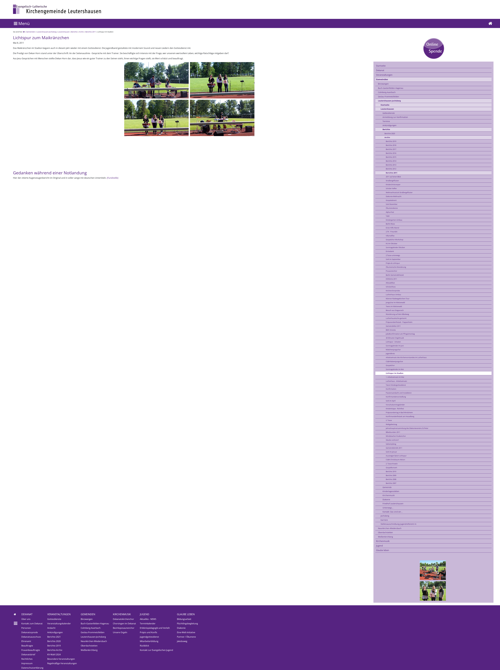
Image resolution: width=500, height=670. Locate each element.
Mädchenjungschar (393, 349)
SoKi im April (390, 401)
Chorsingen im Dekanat (124, 623)
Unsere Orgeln (120, 632)
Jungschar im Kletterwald (395, 302)
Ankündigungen (389, 125)
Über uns (25, 619)
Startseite (381, 65)
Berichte (74, 32)
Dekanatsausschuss (31, 636)
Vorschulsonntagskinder (395, 404)
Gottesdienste (389, 113)
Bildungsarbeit (184, 619)
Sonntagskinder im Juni (395, 346)
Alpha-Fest (390, 212)
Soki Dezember (391, 204)
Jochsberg (385, 516)
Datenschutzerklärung (32, 667)
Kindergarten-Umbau (394, 220)
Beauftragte (27, 645)
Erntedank (390, 251)
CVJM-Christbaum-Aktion (395, 459)
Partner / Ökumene (186, 636)
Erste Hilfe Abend (392, 228)
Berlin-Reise (390, 224)
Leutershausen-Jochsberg (46, 32)
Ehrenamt (26, 641)
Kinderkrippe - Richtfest (395, 408)
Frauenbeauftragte (30, 650)
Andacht (51, 628)
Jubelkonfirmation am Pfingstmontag (400, 334)
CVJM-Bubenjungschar (394, 361)
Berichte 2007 (391, 483)
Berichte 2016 (391, 153)
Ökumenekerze (392, 208)
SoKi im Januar (391, 452)
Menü (23, 23)
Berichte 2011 (90, 32)
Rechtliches (27, 659)
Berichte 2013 (391, 165)
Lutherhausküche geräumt (396, 318)
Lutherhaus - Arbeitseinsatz (396, 381)
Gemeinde (387, 487)
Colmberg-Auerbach (387, 92)
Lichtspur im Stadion (394, 373)
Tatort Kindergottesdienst (396, 385)
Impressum (27, 663)
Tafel (387, 216)
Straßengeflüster (392, 180)
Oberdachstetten (385, 532)
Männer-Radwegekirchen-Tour (397, 298)
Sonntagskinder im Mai (395, 369)
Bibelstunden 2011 (393, 432)
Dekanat (380, 70)
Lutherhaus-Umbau (393, 294)
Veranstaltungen (384, 74)
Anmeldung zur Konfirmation (395, 117)
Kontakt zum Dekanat (32, 623)
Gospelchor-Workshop (394, 239)
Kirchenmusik (389, 495)
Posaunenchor (391, 271)
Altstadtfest (390, 283)
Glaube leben (382, 550)
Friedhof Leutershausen (393, 503)
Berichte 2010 (391, 471)
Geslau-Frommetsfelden (388, 96)
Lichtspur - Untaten (393, 342)
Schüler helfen (391, 188)
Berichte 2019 (391, 141)
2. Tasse (389, 420)
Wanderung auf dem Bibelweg (397, 314)
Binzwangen (383, 84)
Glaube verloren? (392, 440)
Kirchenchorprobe (393, 290)
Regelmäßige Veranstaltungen (62, 663)
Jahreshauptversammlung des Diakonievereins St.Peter (407, 428)
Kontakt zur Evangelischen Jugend (156, 650)
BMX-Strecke (391, 330)
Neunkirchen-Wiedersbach (389, 528)
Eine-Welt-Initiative (186, 632)
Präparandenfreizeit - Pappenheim (399, 322)
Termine (386, 121)
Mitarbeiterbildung (149, 641)
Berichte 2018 (391, 145)
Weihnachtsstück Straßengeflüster (399, 192)
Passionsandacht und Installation (399, 393)
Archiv (81, 32)
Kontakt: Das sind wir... (393, 512)
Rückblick (144, 645)
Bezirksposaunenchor (123, 628)
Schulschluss (391, 287)
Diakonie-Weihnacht (393, 196)
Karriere (384, 520)
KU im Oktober (391, 243)
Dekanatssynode (29, 632)
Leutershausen (64, 32)
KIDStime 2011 (391, 279)
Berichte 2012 (391, 169)
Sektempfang (391, 444)
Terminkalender (147, 623)
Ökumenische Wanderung (396, 267)
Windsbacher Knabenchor (396, 436)
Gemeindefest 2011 (393, 326)
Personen (26, 628)
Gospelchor (390, 365)
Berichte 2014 (391, 161)
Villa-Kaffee (390, 235)
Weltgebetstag (391, 424)
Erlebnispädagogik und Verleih (155, 628)
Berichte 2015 (391, 157)
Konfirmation (391, 389)
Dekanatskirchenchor (123, 619)
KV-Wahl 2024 (54, 654)
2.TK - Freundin (391, 231)
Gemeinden (30, 32)
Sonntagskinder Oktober (395, 247)
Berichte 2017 (391, 149)
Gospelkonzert (391, 467)
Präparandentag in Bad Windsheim (399, 412)
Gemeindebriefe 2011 (394, 448)
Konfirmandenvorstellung (396, 397)
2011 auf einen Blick (393, 177)
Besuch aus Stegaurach (395, 310)
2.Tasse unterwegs (393, 255)
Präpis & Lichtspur (393, 263)
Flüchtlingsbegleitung (187, 623)
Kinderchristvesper (393, 184)
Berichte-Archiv (54, 650)
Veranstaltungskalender (59, 623)
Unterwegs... (388, 507)
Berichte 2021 (54, 636)
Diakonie (386, 499)
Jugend (379, 545)
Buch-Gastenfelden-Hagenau (390, 88)
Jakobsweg (182, 641)
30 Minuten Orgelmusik (395, 338)
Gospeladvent (391, 200)
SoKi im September (393, 259)
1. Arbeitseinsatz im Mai (395, 377)
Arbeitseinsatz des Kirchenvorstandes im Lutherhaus (406, 357)
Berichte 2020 (390, 133)
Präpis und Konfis (148, 632)
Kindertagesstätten (391, 491)
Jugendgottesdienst (149, 636)
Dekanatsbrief (28, 654)
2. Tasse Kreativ (392, 463)
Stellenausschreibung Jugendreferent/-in (398, 524)
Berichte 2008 (391, 479)
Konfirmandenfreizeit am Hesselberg (400, 416)
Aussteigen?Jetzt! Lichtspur (396, 456)
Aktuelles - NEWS (148, 619)
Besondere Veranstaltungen (61, 659)
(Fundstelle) (112, 177)
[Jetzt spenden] (433, 48)
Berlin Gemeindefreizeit (395, 275)
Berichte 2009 (391, 475)
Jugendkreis (390, 353)
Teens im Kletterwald (394, 306)
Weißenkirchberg (385, 537)
